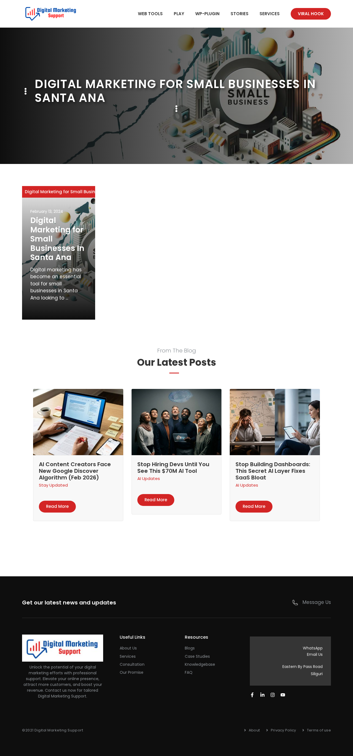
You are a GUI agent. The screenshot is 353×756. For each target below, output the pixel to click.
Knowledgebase (200, 664)
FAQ (188, 672)
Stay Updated (53, 485)
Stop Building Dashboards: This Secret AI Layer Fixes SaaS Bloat (273, 470)
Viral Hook (311, 14)
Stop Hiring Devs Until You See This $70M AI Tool (173, 467)
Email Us (315, 654)
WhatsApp (313, 648)
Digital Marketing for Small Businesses (66, 192)
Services (270, 14)
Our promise (131, 672)
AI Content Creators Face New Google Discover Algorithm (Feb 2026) (75, 470)
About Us (128, 648)
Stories (239, 14)
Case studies (197, 656)
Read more (57, 506)
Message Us (317, 602)
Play (179, 14)
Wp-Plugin (207, 14)
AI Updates (148, 478)
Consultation (132, 664)
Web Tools (150, 14)
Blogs (190, 648)
